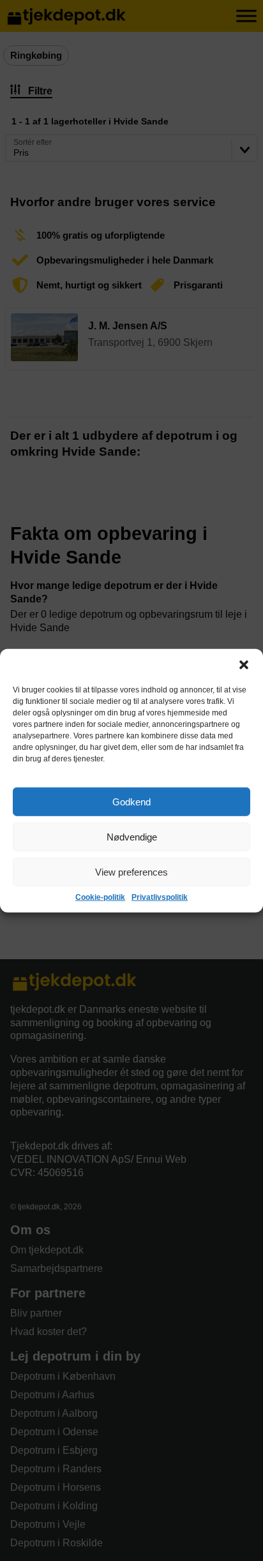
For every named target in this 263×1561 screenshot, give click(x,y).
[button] (243, 665)
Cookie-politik (100, 897)
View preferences (131, 871)
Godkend (131, 801)
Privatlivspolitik (160, 897)
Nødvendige (132, 836)
